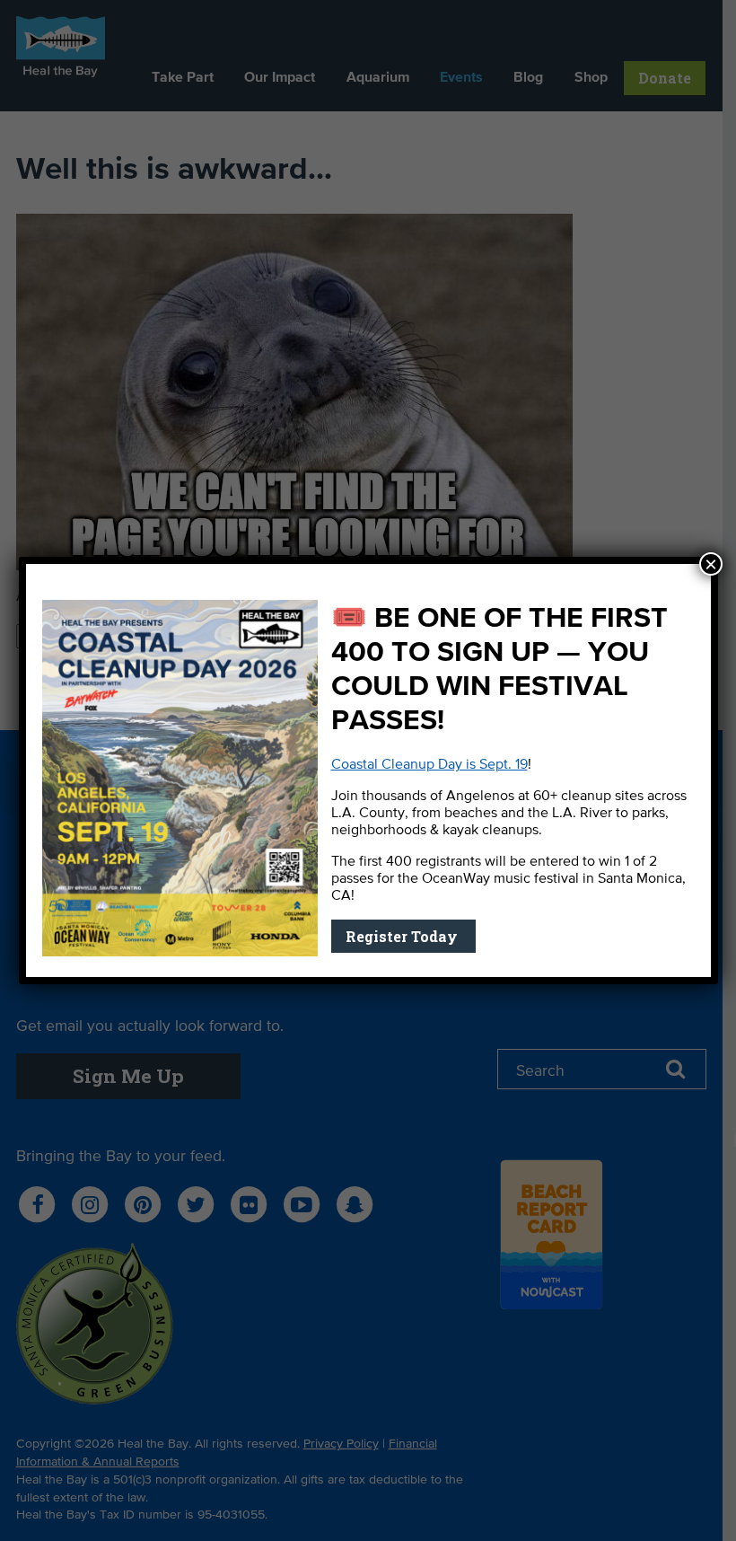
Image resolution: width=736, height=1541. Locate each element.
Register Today (403, 936)
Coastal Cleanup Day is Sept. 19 (429, 765)
